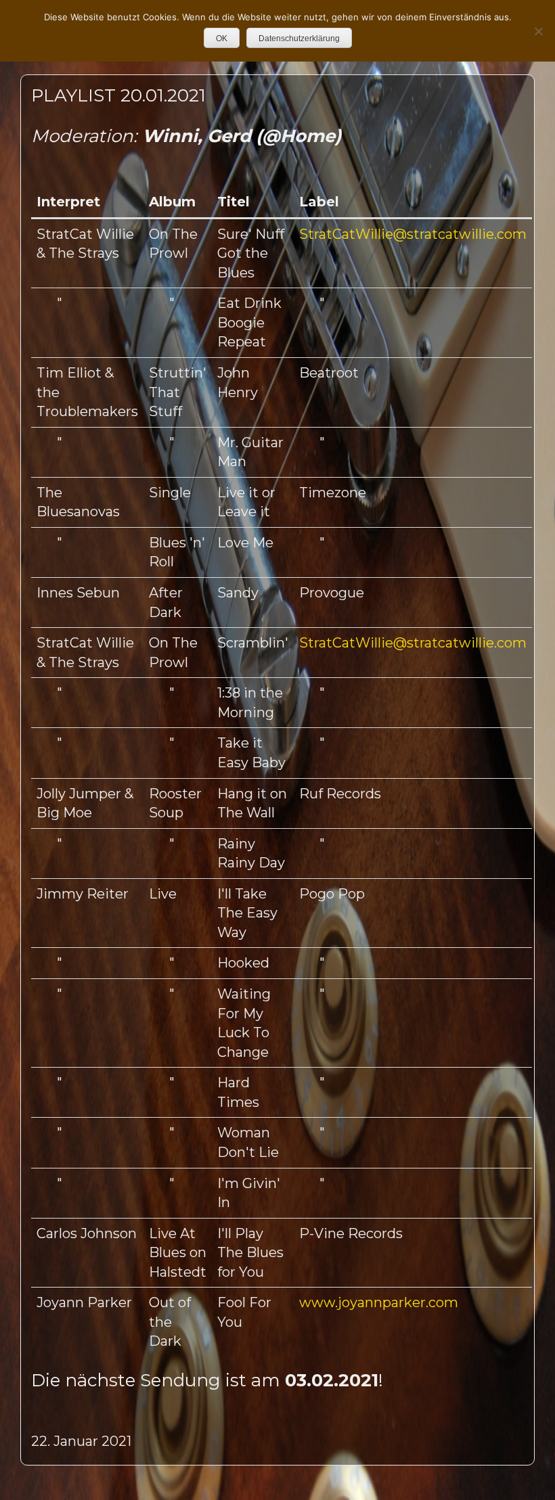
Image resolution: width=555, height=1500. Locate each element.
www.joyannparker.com (378, 1302)
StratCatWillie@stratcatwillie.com (413, 234)
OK (221, 38)
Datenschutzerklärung (299, 38)
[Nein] (538, 31)
